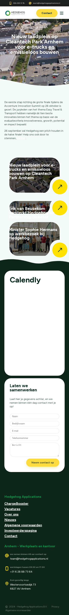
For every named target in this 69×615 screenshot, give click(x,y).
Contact (10, 536)
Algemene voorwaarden (23, 525)
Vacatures (12, 509)
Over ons (11, 514)
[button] (61, 13)
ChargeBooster (16, 503)
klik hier (21, 138)
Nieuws (10, 520)
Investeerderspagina (20, 530)
